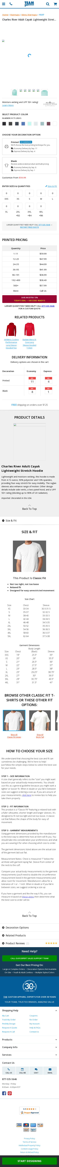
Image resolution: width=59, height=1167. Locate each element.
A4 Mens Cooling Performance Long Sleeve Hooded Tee (11, 343)
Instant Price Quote (29, 227)
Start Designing (29, 1161)
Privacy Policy (29, 1138)
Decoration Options (17, 927)
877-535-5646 (44, 225)
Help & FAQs (35, 1027)
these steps (28, 896)
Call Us (9, 1073)
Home (5, 14)
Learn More (8, 105)
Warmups (15, 14)
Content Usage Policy (29, 1149)
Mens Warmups (29, 14)
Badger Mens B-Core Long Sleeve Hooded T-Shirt (29, 343)
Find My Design (8, 1023)
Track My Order (9, 1019)
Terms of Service (29, 1142)
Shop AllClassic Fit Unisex (14, 735)
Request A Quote (9, 1027)
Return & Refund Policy (29, 1152)
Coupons (34, 1015)
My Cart (5, 1015)
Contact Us (34, 1031)
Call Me (22, 1073)
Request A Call (8, 1031)
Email (50, 1073)
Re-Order (34, 1019)
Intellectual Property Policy (29, 1145)
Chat (36, 1073)
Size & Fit (52, 186)
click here (26, 795)
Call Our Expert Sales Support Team (29, 958)
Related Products (15, 935)
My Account (34, 1023)
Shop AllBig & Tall (40, 735)
